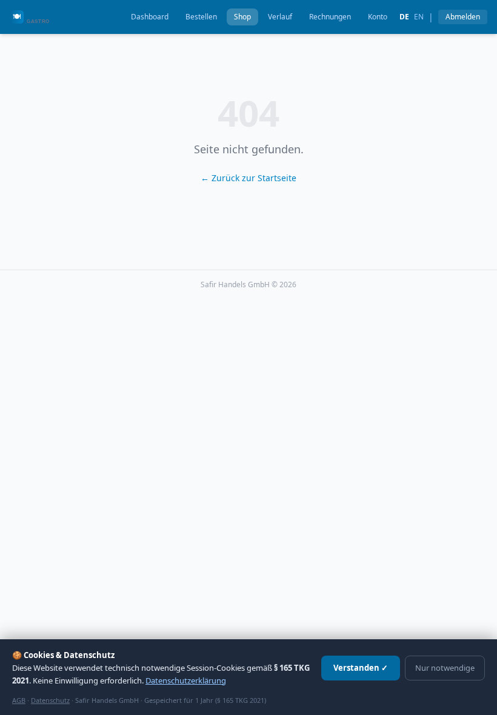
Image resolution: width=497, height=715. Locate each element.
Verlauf (280, 17)
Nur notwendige (445, 667)
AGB (18, 700)
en (419, 17)
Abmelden (462, 17)
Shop (242, 17)
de (404, 17)
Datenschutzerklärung (185, 680)
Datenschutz (50, 700)
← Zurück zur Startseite (248, 178)
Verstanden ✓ (360, 667)
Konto (377, 17)
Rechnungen (330, 17)
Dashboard (149, 17)
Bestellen (201, 17)
